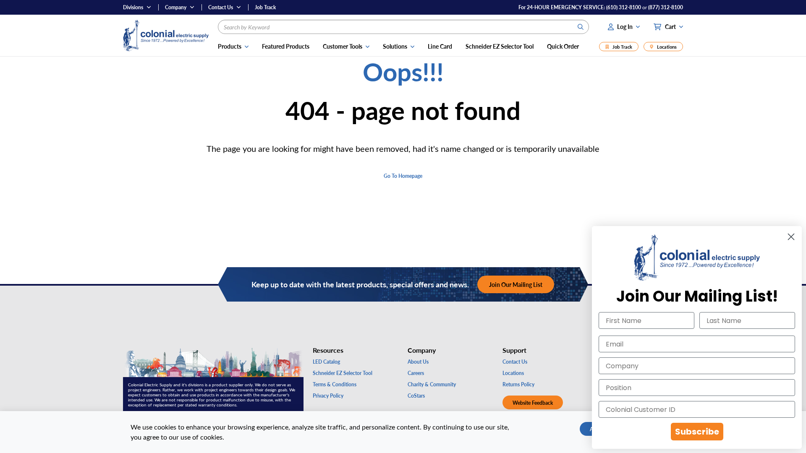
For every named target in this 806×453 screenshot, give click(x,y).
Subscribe (697, 431)
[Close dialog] (791, 236)
